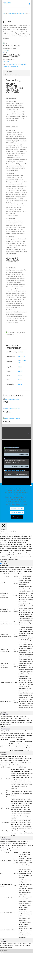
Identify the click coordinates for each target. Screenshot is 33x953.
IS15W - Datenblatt (11, 45)
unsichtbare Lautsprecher (10, 66)
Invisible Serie (20, 13)
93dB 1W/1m (21, 356)
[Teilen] (4, 950)
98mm (20, 380)
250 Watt (20, 352)
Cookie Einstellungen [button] (17, 508)
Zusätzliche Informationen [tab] (13, 75)
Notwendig (5, 563)
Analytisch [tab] (3, 752)
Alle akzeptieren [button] (17, 517)
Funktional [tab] (3, 712)
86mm (20, 384)
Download (6, 50)
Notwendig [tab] (3, 561)
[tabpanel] (16, 638)
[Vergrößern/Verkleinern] (0, 950)
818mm (20, 371)
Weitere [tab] (2, 939)
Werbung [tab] (2, 837)
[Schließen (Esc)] (6, 950)
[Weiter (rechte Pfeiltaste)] (2, 952)
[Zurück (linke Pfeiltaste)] (0, 952)
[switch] (0, 714)
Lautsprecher (11, 13)
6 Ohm (20, 367)
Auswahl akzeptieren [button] (17, 512)
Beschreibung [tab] (9, 72)
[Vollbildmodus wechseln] (2, 950)
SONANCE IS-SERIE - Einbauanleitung (12, 55)
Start (4, 13)
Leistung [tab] (2, 727)
